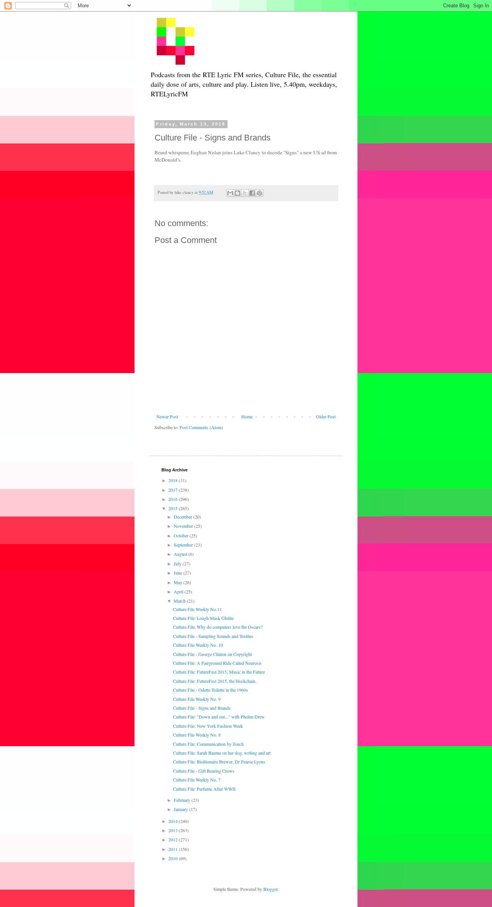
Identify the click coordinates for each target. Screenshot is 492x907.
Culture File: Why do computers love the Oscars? (218, 627)
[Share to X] (245, 193)
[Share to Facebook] (252, 193)
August (181, 554)
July (178, 563)
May (178, 582)
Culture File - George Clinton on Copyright (212, 654)
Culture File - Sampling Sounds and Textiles (213, 636)
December (183, 517)
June (178, 573)
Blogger (270, 889)
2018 (173, 480)
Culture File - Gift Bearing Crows (203, 771)
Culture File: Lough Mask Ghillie (203, 618)
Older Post (326, 416)
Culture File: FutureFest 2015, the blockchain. (214, 681)
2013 (173, 830)
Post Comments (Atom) (201, 427)
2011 (173, 849)
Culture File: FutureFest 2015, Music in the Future (219, 672)
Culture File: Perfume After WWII (204, 789)
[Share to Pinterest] (259, 193)
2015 (173, 508)
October (181, 535)
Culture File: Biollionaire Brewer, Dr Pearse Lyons (219, 761)
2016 (173, 499)
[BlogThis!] (237, 193)
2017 (173, 490)
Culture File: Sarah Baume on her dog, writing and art (222, 753)
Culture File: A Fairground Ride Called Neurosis (217, 663)
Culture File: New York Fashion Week (208, 726)
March (180, 601)
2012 (173, 839)
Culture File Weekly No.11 (197, 609)
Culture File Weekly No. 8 (197, 735)
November (184, 526)
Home (247, 416)
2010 (173, 858)
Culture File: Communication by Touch (208, 744)
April (179, 591)
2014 (173, 821)
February (182, 800)
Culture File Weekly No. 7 (197, 779)
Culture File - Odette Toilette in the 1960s (210, 690)
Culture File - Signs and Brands (202, 708)
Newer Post (167, 416)
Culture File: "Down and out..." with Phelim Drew (219, 717)
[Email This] (230, 193)
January (181, 809)
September (184, 545)
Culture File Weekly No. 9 (197, 699)
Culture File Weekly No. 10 (198, 645)
